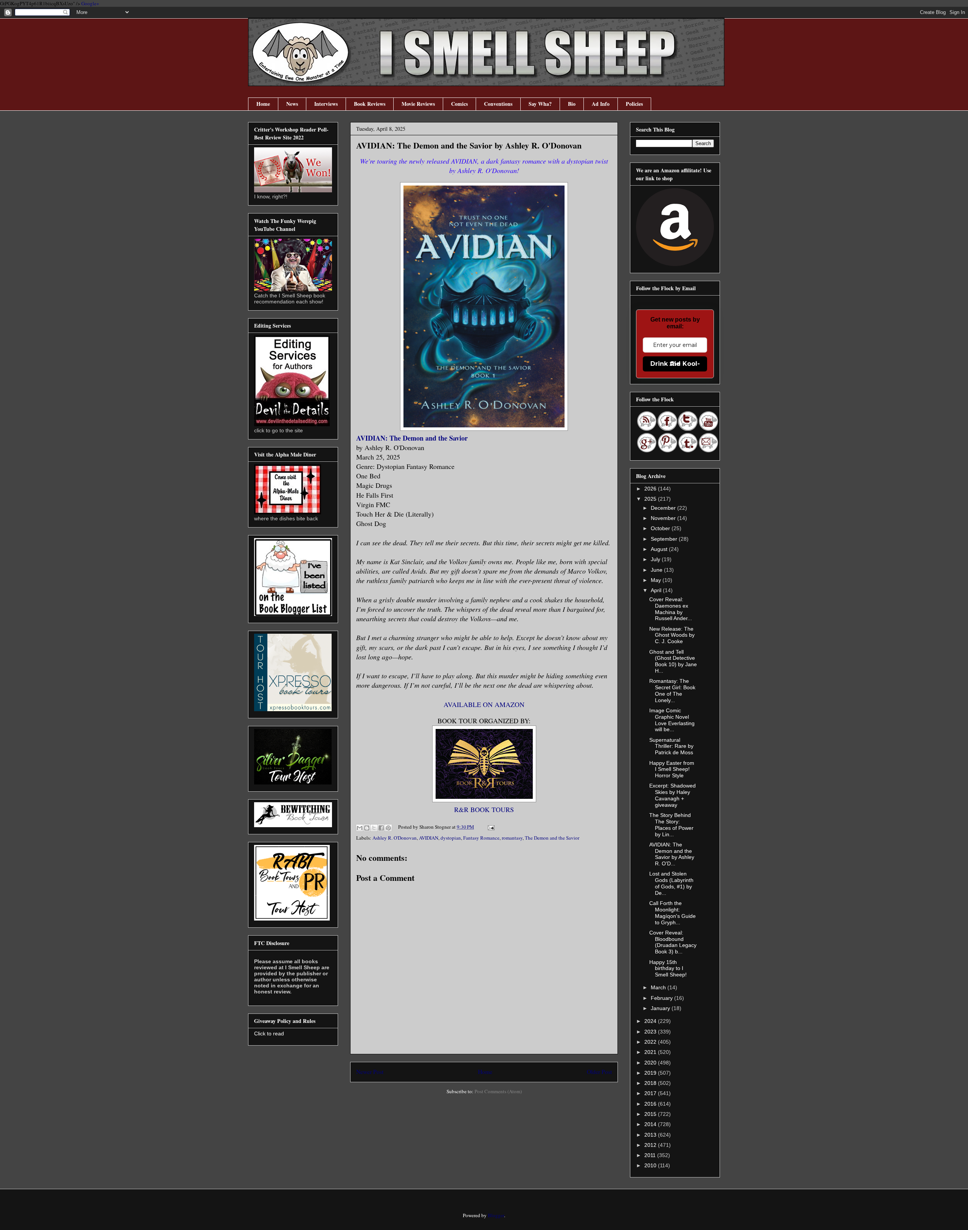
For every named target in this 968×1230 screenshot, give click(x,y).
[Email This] (359, 828)
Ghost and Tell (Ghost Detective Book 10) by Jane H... (673, 661)
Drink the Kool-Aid (675, 363)
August (660, 549)
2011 (650, 1155)
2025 (651, 499)
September (665, 539)
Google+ (90, 3)
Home (263, 104)
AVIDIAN (428, 837)
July (656, 559)
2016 (651, 1104)
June (657, 570)
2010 (651, 1165)
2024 (651, 1021)
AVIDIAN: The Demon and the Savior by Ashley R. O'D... (671, 854)
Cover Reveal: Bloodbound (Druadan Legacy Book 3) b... (673, 942)
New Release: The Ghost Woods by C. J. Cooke (672, 635)
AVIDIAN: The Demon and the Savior (412, 438)
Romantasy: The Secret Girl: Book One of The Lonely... (672, 690)
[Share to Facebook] (381, 828)
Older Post (599, 1071)
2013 (651, 1135)
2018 (651, 1083)
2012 (651, 1145)
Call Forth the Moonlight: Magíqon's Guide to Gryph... (672, 912)
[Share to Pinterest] (388, 828)
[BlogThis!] (367, 828)
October (661, 528)
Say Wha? (540, 104)
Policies (634, 104)
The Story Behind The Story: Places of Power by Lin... (671, 824)
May (656, 580)
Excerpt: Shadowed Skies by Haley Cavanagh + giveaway (672, 795)
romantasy (512, 837)
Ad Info (601, 104)
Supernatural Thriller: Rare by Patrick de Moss (671, 746)
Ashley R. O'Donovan (394, 837)
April (657, 590)
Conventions (498, 104)
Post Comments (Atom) (498, 1091)
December (664, 508)
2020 (651, 1063)
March (659, 987)
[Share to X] (374, 828)
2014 (651, 1124)
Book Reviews (369, 104)
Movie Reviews (418, 104)
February (662, 998)
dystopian (451, 837)
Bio (572, 104)
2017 (651, 1093)
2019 (651, 1073)
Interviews (326, 104)
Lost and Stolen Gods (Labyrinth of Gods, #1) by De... (671, 883)
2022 (651, 1042)
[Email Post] (490, 826)
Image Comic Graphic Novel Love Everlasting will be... (672, 719)
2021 (651, 1052)
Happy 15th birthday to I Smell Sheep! (668, 968)
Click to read (269, 1033)
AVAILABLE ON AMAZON (484, 704)
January (661, 1008)
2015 (651, 1114)
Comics (459, 104)
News (292, 104)
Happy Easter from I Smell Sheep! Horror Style (671, 769)
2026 (651, 489)
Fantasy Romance (481, 837)
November (664, 518)
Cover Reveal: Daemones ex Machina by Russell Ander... (670, 608)
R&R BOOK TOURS (484, 809)
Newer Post (369, 1071)
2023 (651, 1032)
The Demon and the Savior (552, 837)
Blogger (496, 1215)
